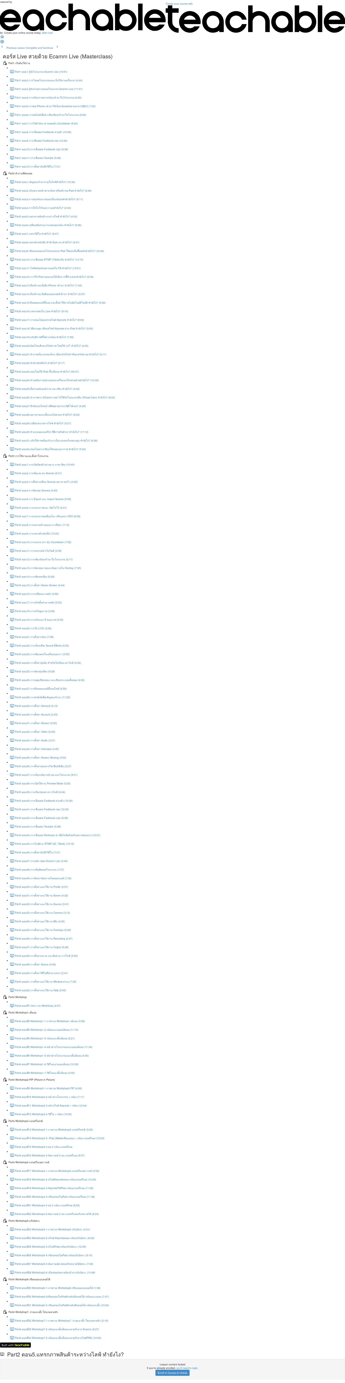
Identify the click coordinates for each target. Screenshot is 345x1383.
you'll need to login (187, 1368)
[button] (2, 37)
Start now (47, 32)
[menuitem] (2, 43)
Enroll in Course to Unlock (172, 1373)
